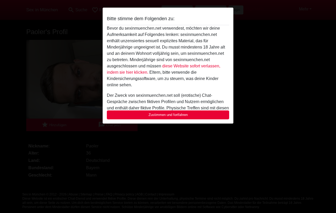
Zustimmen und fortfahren (168, 115)
